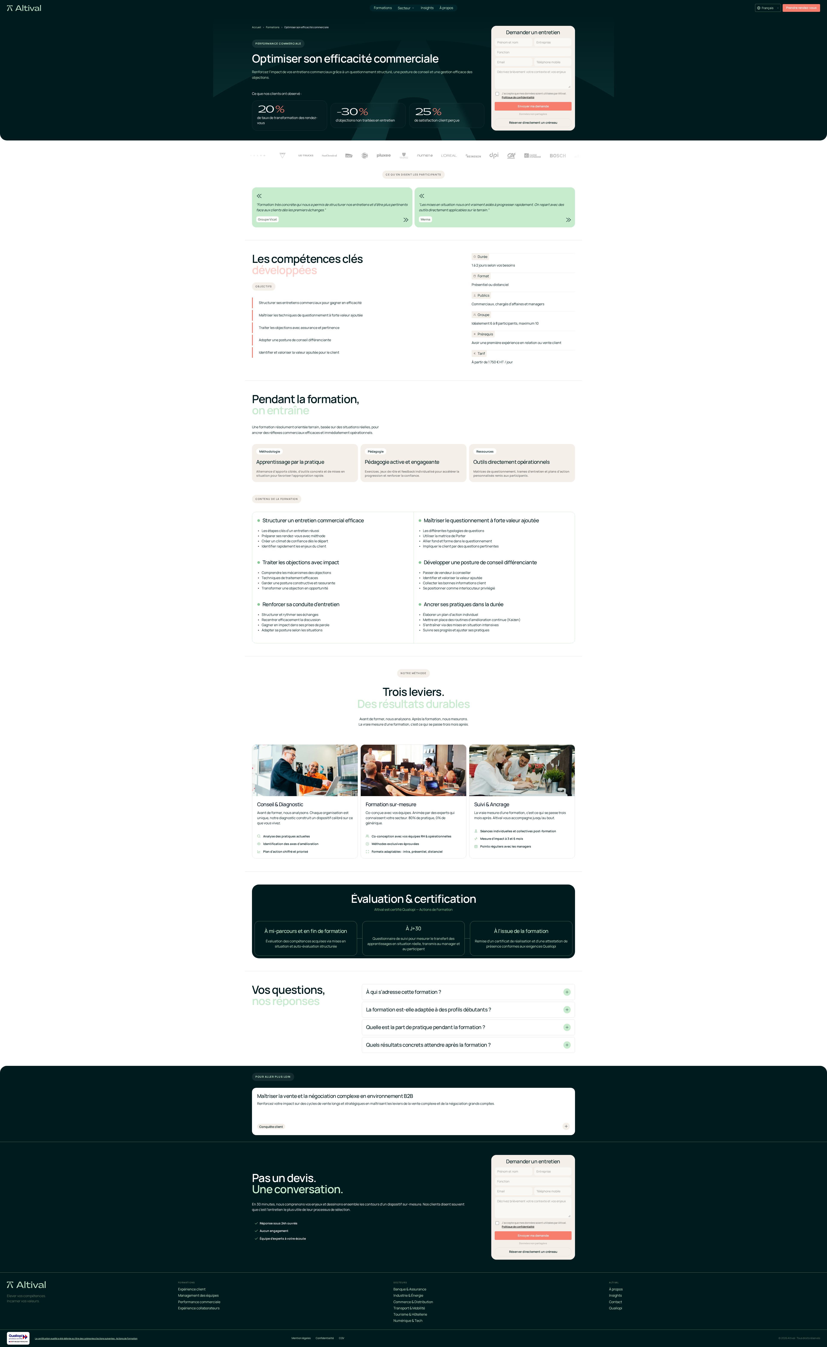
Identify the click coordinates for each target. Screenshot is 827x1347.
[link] (801, 7)
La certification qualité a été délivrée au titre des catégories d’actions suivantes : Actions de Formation (86, 1338)
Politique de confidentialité (518, 97)
